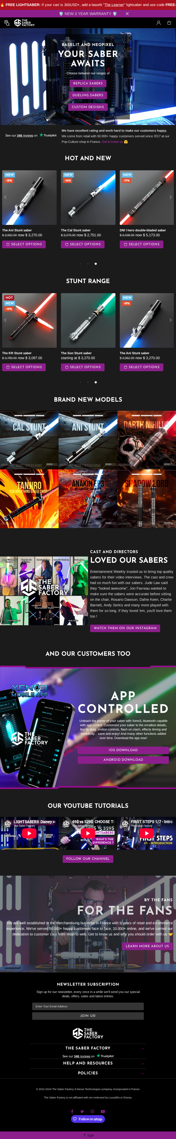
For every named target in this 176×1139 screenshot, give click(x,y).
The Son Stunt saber (76, 353)
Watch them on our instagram (125, 628)
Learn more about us (147, 946)
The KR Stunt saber (17, 353)
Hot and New (88, 159)
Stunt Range (88, 282)
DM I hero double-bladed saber (143, 230)
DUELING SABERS (88, 95)
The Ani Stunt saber (17, 230)
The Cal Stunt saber (76, 230)
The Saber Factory (24, 23)
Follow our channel (88, 859)
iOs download (123, 750)
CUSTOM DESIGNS (88, 107)
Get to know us (112, 141)
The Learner (114, 5)
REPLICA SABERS (88, 83)
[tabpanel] (88, 213)
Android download (123, 760)
